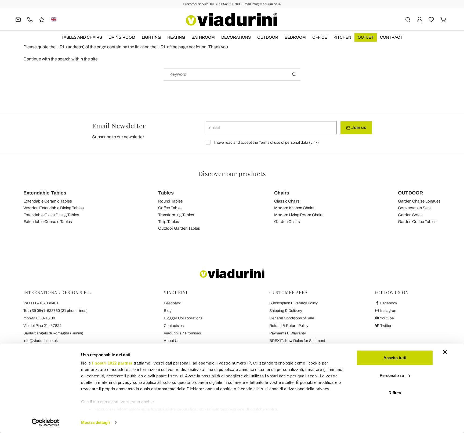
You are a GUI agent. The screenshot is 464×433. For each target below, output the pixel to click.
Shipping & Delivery (285, 311)
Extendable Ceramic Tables (47, 201)
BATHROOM (203, 37)
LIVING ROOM (121, 37)
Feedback (172, 303)
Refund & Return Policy (288, 326)
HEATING (176, 37)
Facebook (388, 303)
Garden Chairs (287, 221)
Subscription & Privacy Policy (293, 303)
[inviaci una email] (18, 19)
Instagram (388, 311)
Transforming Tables (176, 215)
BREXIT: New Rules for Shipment (297, 341)
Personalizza (392, 375)
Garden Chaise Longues (419, 201)
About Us (171, 341)
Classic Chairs (287, 201)
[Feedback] (42, 19)
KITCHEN (342, 37)
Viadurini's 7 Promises (182, 333)
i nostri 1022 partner (112, 363)
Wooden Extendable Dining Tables (53, 208)
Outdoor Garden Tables (179, 228)
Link (313, 142)
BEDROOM (295, 37)
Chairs (281, 193)
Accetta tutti (394, 357)
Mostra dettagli (95, 422)
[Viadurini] (231, 19)
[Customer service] (30, 19)
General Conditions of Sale (291, 318)
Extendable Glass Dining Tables (51, 215)
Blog (168, 311)
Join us (358, 127)
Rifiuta (395, 393)
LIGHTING (151, 37)
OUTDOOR (267, 37)
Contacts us (174, 326)
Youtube (386, 318)
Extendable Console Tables (47, 221)
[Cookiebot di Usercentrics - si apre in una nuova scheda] (45, 422)
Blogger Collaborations (183, 318)
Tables (166, 193)
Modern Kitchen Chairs (294, 208)
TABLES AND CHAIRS (81, 37)
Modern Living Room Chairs (299, 215)
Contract (391, 37)
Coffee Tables (170, 208)
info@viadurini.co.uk (40, 341)
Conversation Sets (414, 208)
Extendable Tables (44, 193)
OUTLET (366, 37)
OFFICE (319, 37)
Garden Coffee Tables (417, 221)
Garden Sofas (410, 215)
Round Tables (170, 201)
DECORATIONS (236, 37)
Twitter (385, 326)
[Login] (419, 19)
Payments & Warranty (287, 333)
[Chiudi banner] (445, 352)
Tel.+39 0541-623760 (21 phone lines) (55, 311)
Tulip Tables (168, 221)
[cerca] (408, 19)
